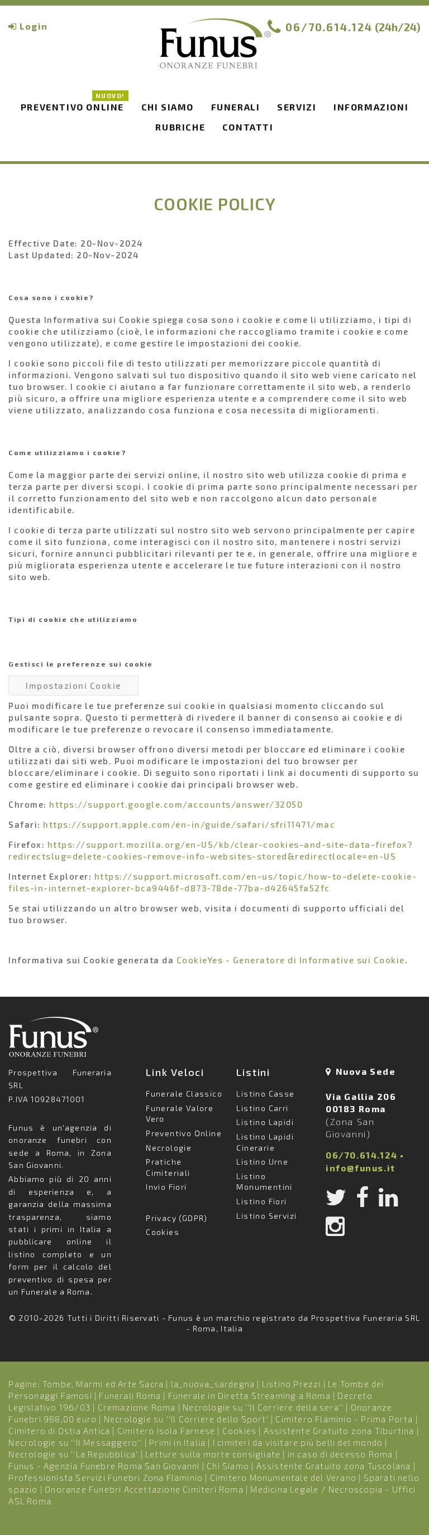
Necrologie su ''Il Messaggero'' (75, 1442)
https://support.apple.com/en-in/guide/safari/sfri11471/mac (189, 824)
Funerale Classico (184, 1093)
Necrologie (169, 1147)
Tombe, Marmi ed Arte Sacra (103, 1384)
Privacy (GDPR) (177, 1218)
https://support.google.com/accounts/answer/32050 (176, 804)
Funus (214, 50)
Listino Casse (265, 1093)
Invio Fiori (166, 1186)
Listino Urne (262, 1161)
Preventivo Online (73, 105)
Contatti (248, 127)
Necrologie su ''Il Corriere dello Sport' (186, 1419)
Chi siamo (167, 107)
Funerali (235, 107)
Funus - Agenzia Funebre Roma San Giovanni (103, 1466)
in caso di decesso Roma (340, 1454)
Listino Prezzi (291, 1384)
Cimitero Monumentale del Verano (283, 1478)
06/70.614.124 (329, 27)
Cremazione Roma (137, 1407)
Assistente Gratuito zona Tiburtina (339, 1431)
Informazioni (370, 107)
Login (33, 26)
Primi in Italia (177, 1442)
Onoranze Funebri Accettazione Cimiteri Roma (144, 1489)
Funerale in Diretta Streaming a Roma (249, 1396)
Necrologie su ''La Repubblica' (73, 1454)
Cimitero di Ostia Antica (59, 1431)
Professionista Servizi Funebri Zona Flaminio (105, 1478)
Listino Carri (262, 1108)
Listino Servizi (266, 1215)
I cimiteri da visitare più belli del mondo (298, 1442)
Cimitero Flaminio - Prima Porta (344, 1419)
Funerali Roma (130, 1396)
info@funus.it (360, 1167)
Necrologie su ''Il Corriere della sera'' (263, 1407)
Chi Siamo (228, 1466)
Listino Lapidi (265, 1122)
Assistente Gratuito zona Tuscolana (333, 1466)
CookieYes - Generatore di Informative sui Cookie (291, 960)
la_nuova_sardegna (213, 1384)
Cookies (162, 1232)
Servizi (296, 107)
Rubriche (180, 127)
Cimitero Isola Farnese (166, 1431)
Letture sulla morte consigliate (212, 1454)
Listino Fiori (261, 1201)
